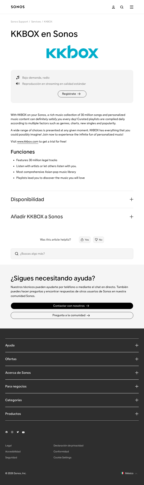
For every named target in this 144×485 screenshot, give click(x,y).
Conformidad (61, 451)
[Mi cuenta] (113, 7)
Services (36, 21)
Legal (8, 445)
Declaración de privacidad (68, 445)
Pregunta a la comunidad (69, 315)
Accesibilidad (13, 451)
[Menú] (131, 7)
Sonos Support (19, 21)
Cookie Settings (62, 457)
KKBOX (48, 21)
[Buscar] (121, 7)
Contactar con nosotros (69, 306)
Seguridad (11, 457)
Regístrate (69, 94)
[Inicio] (18, 7)
